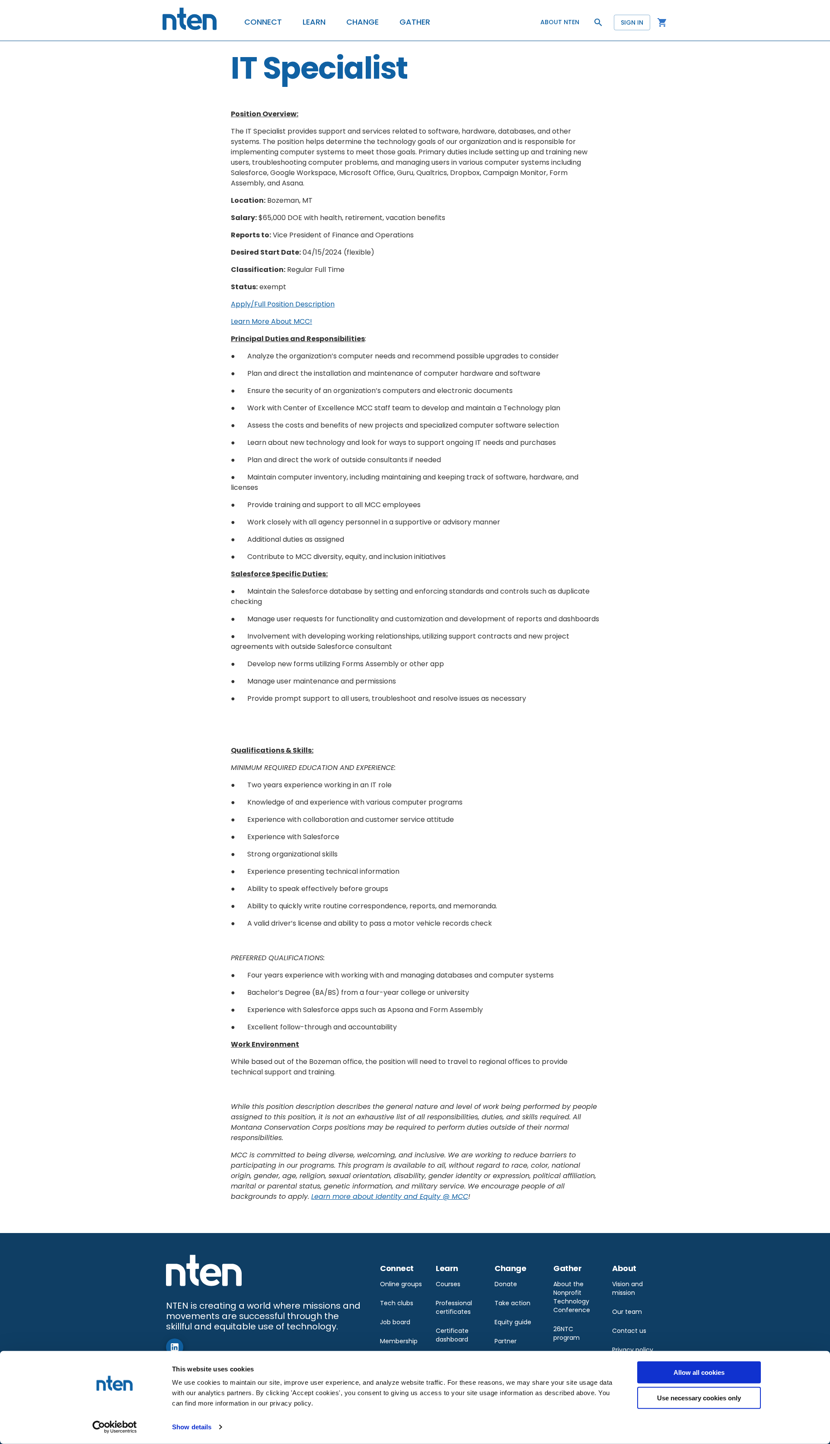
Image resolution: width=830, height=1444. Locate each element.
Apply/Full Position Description (283, 304)
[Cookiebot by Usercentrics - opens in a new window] (115, 1427)
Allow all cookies (699, 1372)
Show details (191, 1427)
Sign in (632, 22)
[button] (263, 22)
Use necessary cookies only (699, 1397)
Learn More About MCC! (271, 321)
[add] (174, 1347)
